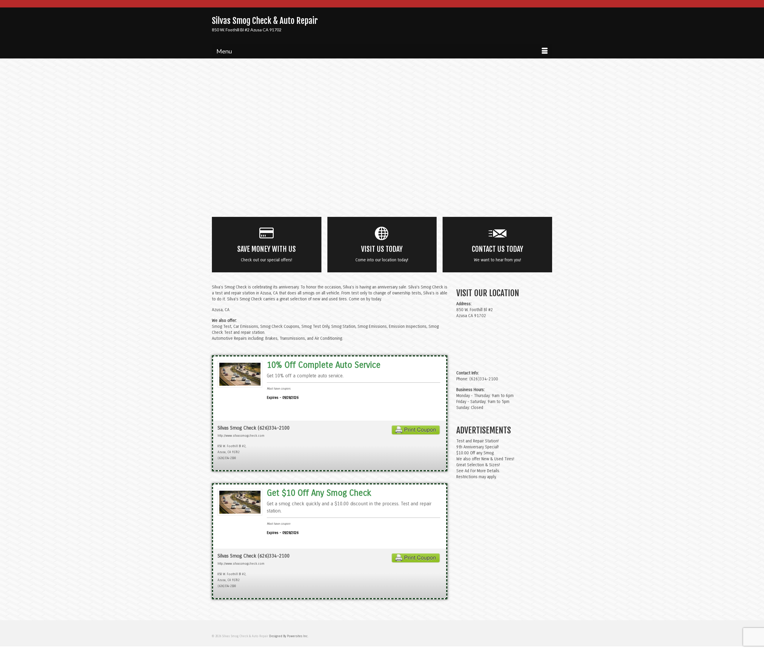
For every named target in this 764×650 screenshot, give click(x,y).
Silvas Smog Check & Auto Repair (265, 21)
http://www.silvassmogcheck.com (241, 436)
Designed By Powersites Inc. (289, 636)
